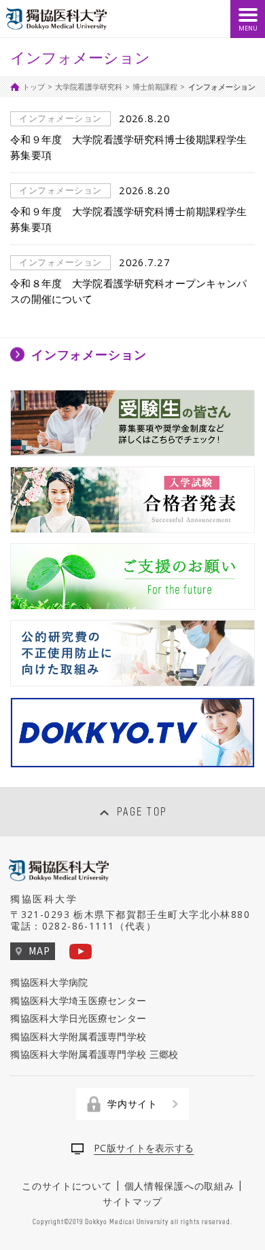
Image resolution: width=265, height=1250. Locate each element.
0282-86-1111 (78, 925)
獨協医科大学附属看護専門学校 (78, 1036)
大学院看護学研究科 (88, 86)
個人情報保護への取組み (179, 1185)
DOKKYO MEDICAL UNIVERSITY (57, 19)
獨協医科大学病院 (49, 982)
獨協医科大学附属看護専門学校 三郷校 (94, 1054)
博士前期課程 (154, 86)
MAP (39, 950)
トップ (33, 86)
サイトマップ (132, 1200)
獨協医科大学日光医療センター (78, 1018)
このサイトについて (66, 1185)
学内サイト (132, 1103)
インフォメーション (89, 354)
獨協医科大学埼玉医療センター (78, 1000)
